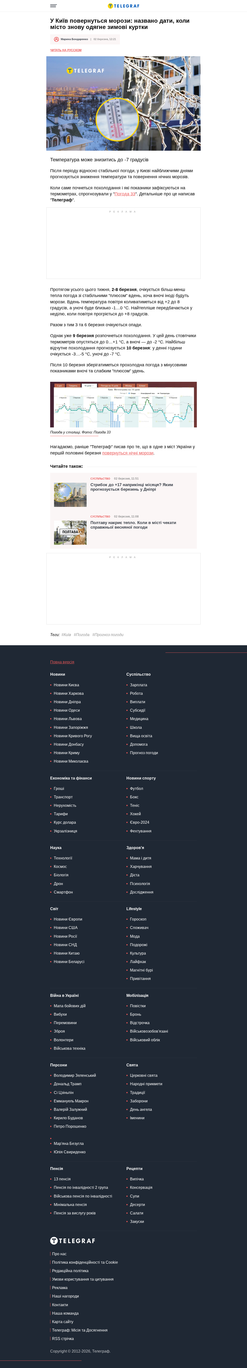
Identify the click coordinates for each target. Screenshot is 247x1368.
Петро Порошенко (70, 1126)
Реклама (60, 1288)
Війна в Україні (64, 995)
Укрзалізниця (65, 831)
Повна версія (62, 662)
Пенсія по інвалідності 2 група (81, 1187)
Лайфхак (138, 962)
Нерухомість (65, 805)
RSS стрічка (63, 1339)
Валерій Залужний (70, 1109)
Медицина (139, 719)
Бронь (135, 1014)
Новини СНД (65, 945)
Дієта (134, 875)
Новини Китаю (67, 953)
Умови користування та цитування (83, 1279)
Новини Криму (67, 753)
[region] (123, 245)
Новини (57, 674)
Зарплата (138, 685)
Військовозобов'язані (149, 1031)
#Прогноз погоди (108, 635)
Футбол (136, 789)
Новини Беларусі (69, 962)
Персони (58, 1065)
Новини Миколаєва (71, 761)
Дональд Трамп (68, 1084)
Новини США (66, 928)
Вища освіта (141, 736)
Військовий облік (145, 1040)
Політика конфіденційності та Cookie (85, 1262)
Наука (56, 848)
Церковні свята (144, 1075)
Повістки (138, 1006)
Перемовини (65, 1023)
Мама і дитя (140, 858)
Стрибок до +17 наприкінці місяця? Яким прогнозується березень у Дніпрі (131, 487)
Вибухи (60, 1014)
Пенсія (56, 1169)
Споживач (139, 928)
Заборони (139, 1101)
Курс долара (65, 822)
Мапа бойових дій (70, 1006)
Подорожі (138, 945)
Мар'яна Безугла (69, 1143)
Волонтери (63, 1040)
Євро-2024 (139, 822)
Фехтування (140, 831)
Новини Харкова (69, 693)
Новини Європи (68, 919)
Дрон (58, 884)
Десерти (137, 1205)
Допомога (139, 744)
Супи (134, 1196)
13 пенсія (62, 1179)
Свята (132, 1065)
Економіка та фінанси (71, 778)
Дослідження (141, 892)
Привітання (140, 979)
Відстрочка (140, 1023)
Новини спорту (141, 778)
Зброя (59, 1031)
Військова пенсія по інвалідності (83, 1196)
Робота (136, 693)
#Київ (66, 635)
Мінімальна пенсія (70, 1205)
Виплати (137, 702)
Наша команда (65, 1313)
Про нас (59, 1254)
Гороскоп (138, 919)
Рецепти (134, 1169)
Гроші (59, 789)
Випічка (137, 1179)
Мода (135, 936)
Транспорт (63, 797)
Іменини (137, 1118)
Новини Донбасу (69, 744)
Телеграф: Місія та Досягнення (80, 1330)
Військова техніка (69, 1048)
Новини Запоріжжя (71, 727)
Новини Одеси (67, 710)
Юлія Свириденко (70, 1152)
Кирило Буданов (68, 1118)
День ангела (141, 1109)
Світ (54, 909)
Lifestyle (134, 909)
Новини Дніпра (67, 702)
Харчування (141, 867)
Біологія (61, 875)
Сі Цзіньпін (64, 1093)
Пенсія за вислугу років (75, 1213)
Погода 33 (125, 193)
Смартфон (63, 892)
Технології (63, 858)
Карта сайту (62, 1322)
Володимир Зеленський (75, 1075)
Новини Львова (68, 719)
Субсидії (137, 710)
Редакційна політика (70, 1271)
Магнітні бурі (141, 970)
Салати (136, 1213)
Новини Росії (65, 936)
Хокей (135, 814)
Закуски (137, 1221)
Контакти (60, 1305)
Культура (138, 953)
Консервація (141, 1187)
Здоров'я (135, 848)
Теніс (134, 805)
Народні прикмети (146, 1084)
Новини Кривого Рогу (73, 736)
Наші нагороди (65, 1296)
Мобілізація (137, 995)
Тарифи (61, 814)
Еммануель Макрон (71, 1101)
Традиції (137, 1093)
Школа (136, 727)
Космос (60, 867)
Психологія (140, 884)
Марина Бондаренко (74, 39)
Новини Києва (66, 685)
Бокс (134, 797)
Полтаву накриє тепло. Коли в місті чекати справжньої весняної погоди (133, 525)
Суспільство (100, 478)
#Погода (81, 635)
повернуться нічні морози (127, 453)
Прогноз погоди (144, 753)
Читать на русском (66, 50)
